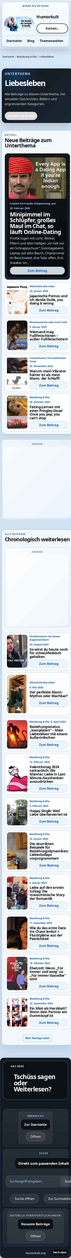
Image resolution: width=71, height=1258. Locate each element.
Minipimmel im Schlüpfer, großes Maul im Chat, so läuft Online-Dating (35, 223)
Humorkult (47, 17)
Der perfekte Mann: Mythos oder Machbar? (49, 694)
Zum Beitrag (37, 270)
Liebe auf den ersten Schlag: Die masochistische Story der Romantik (47, 893)
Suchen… (52, 28)
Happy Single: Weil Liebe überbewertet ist (48, 812)
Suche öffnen (25, 1198)
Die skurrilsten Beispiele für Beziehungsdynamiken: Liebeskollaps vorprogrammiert (49, 851)
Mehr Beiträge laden (37, 1038)
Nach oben (59, 1252)
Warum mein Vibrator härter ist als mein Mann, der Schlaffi (48, 375)
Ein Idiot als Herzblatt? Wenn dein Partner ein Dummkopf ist (48, 1012)
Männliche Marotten (42, 286)
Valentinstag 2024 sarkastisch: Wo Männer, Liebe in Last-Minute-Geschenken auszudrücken (48, 774)
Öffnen (35, 1136)
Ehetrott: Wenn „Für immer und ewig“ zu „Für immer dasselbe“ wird (47, 973)
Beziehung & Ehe (27, 56)
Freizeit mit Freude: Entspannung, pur (33, 203)
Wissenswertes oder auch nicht (48, 322)
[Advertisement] (35, 482)
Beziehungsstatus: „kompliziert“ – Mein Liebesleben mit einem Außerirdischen (48, 732)
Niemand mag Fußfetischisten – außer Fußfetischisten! (48, 335)
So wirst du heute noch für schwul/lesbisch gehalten (49, 653)
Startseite (8, 56)
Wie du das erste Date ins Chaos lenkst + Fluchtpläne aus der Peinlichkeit (48, 933)
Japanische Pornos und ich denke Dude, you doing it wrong (48, 300)
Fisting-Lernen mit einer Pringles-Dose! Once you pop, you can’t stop (46, 412)
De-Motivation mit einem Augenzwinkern (45, 638)
